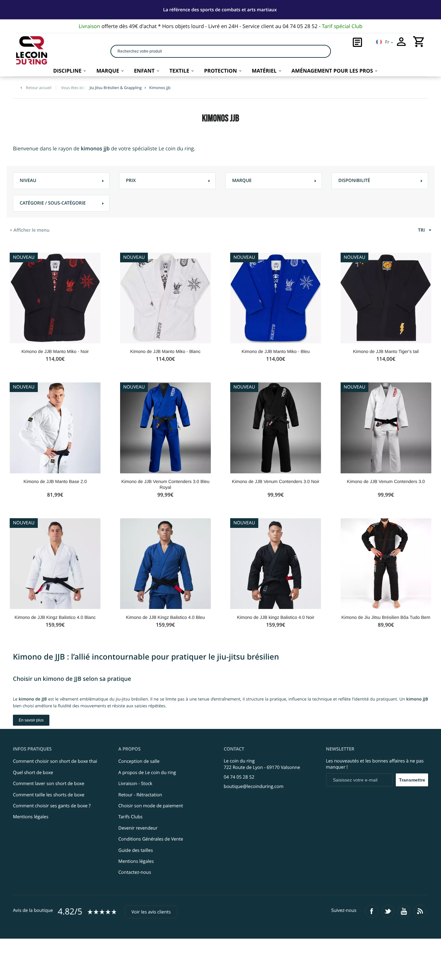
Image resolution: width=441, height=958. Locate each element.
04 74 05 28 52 (239, 777)
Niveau (28, 180)
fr (387, 42)
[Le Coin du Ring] (31, 50)
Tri (421, 230)
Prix (131, 180)
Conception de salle (139, 761)
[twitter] (387, 911)
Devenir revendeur (138, 828)
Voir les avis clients (151, 912)
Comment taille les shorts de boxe (48, 795)
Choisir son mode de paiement (150, 806)
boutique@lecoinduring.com (253, 786)
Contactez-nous (134, 872)
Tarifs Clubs (130, 817)
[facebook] (371, 911)
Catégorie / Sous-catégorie (53, 203)
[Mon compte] (401, 41)
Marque (241, 180)
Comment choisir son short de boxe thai (55, 761)
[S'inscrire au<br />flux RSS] (420, 911)
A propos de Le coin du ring (147, 773)
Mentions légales (30, 817)
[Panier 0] (419, 41)
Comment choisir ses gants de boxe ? (52, 806)
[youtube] (403, 911)
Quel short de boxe (33, 773)
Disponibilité (354, 180)
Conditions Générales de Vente (150, 839)
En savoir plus (31, 720)
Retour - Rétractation (140, 795)
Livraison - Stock (135, 784)
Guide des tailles (135, 850)
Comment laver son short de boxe (48, 784)
